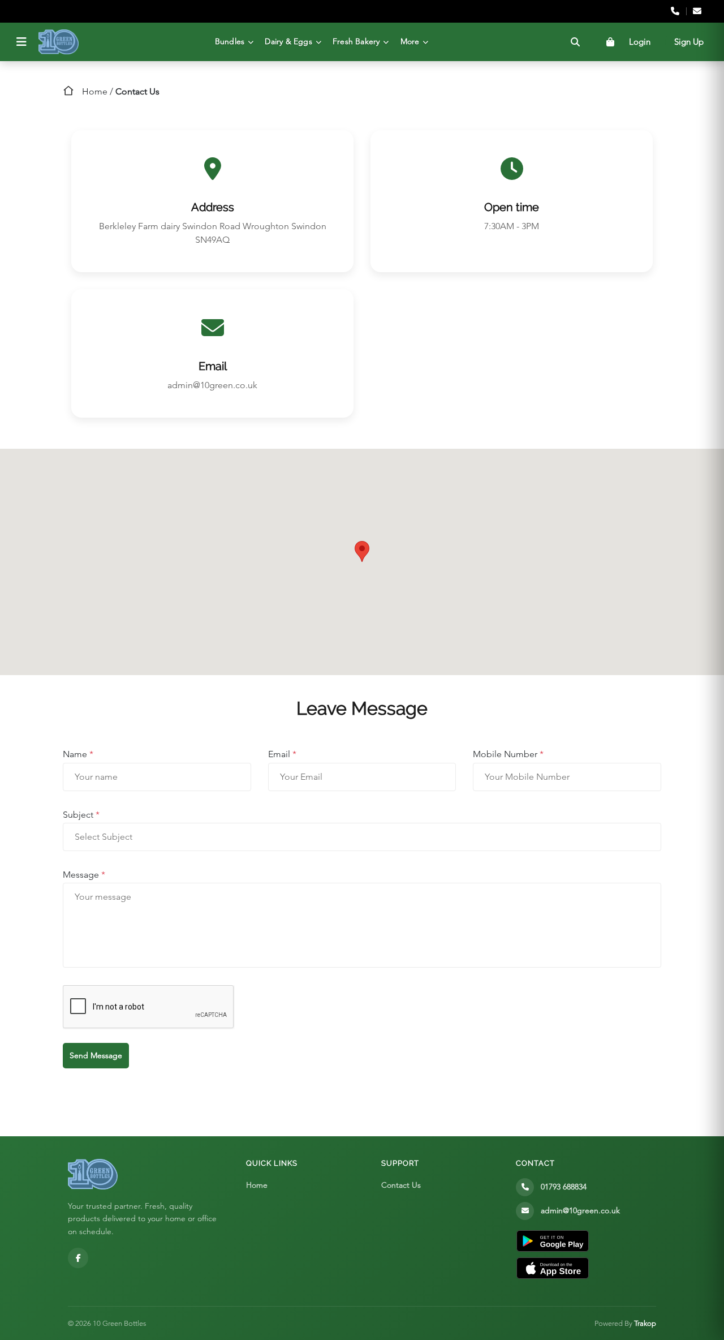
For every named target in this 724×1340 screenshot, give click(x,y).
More (410, 41)
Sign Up (689, 41)
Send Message (96, 1055)
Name (78, 754)
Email (282, 754)
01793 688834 (564, 1187)
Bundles (229, 41)
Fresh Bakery (356, 41)
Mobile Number (508, 754)
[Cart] (610, 41)
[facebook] (78, 1258)
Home (94, 91)
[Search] (575, 42)
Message (84, 874)
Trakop (645, 1323)
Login (639, 41)
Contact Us (401, 1185)
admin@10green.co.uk (212, 385)
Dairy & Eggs (288, 41)
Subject (81, 814)
